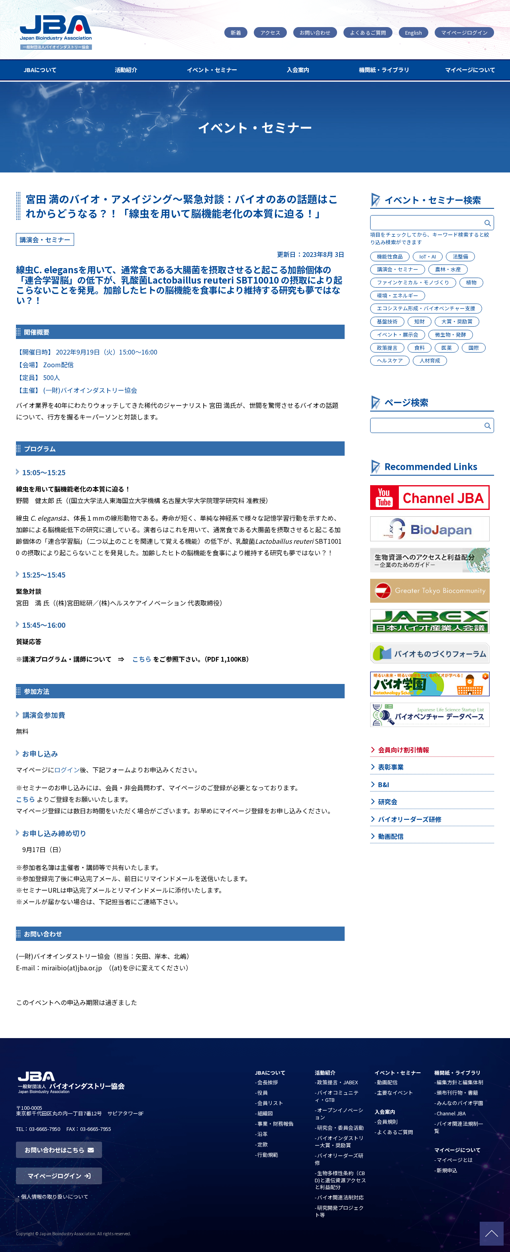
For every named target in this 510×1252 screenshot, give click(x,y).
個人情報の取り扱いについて (54, 1196)
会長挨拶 (267, 1082)
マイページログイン (464, 32)
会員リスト (270, 1103)
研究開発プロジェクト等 (339, 1211)
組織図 (265, 1113)
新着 (236, 32)
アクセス (270, 32)
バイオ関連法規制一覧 (458, 1127)
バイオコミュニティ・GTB (337, 1096)
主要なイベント (395, 1092)
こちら (141, 659)
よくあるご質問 (368, 32)
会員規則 (387, 1121)
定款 (262, 1144)
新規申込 (447, 1170)
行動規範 (267, 1154)
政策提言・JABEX (337, 1082)
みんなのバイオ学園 (460, 1103)
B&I (383, 784)
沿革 (262, 1134)
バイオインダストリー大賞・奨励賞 (339, 1141)
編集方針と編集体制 (460, 1082)
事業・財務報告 (275, 1123)
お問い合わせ (315, 32)
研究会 (387, 801)
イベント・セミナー (212, 69)
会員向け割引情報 (403, 749)
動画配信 (391, 836)
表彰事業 (391, 766)
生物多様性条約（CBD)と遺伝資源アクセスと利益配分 (340, 1180)
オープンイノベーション (339, 1113)
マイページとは (455, 1160)
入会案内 (298, 69)
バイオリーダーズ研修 (409, 819)
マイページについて (470, 69)
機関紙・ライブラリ (384, 69)
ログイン (67, 769)
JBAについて (40, 69)
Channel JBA (451, 1113)
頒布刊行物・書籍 (457, 1092)
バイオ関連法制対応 (340, 1197)
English (413, 32)
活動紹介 (126, 69)
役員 (262, 1092)
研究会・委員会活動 (340, 1127)
